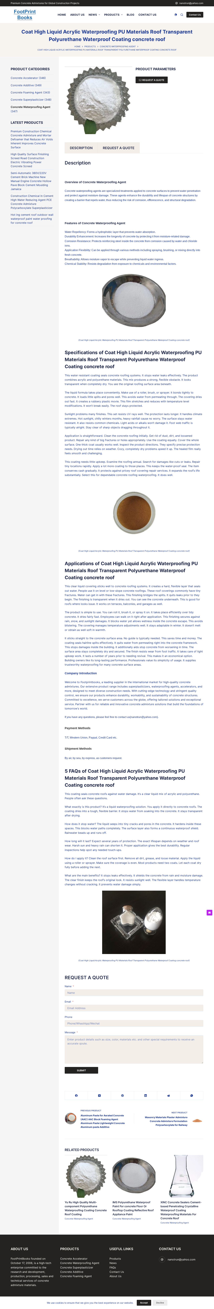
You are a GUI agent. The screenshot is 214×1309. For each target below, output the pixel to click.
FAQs (113, 1267)
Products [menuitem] (111, 14)
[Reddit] (168, 1095)
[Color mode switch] (175, 14)
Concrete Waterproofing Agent (79, 1219)
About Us (115, 1276)
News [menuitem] (93, 14)
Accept (144, 1302)
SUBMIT (81, 1070)
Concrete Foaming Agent (26, 92)
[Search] (182, 15)
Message (70, 1032)
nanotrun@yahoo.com (191, 3)
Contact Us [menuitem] (147, 14)
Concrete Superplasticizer (27, 99)
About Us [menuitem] (77, 14)
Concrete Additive (22, 85)
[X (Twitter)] (99, 1095)
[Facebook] (76, 1095)
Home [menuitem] (62, 14)
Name (68, 986)
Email (68, 1001)
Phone (68, 1017)
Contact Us (195, 14)
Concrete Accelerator (24, 78)
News (113, 1263)
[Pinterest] (122, 1095)
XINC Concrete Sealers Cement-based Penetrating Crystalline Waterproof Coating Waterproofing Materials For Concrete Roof (180, 1210)
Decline (160, 1302)
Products (115, 1258)
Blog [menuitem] (130, 14)
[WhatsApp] (191, 1095)
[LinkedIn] (145, 1095)
